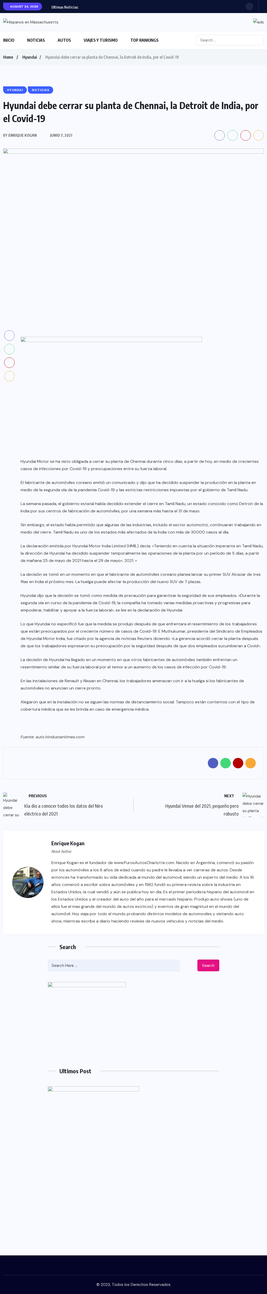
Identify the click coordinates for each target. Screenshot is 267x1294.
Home (8, 57)
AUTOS (64, 40)
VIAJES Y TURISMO (101, 40)
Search (208, 965)
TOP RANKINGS (144, 40)
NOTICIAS (36, 40)
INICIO (8, 40)
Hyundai (29, 57)
